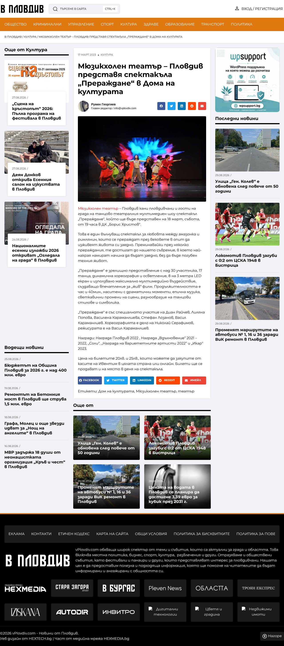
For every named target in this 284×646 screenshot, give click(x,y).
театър (186, 391)
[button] (161, 106)
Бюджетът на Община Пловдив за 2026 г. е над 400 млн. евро (35, 370)
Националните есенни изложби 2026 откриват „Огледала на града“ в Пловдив (36, 253)
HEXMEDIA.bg (116, 639)
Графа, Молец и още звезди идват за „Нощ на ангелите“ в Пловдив (34, 428)
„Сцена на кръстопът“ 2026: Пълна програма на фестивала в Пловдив (36, 111)
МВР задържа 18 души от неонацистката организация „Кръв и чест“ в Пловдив (34, 459)
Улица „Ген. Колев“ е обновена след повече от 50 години (106, 448)
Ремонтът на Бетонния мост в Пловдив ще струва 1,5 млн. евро (35, 399)
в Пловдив (13, 37)
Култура (30, 37)
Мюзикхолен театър (98, 209)
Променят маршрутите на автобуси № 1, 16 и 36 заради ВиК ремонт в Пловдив (106, 494)
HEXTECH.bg (40, 639)
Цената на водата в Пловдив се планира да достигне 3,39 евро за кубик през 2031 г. (174, 494)
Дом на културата (116, 391)
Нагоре (275, 636)
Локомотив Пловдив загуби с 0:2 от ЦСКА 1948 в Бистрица (177, 448)
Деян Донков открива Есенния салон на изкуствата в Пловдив (36, 182)
